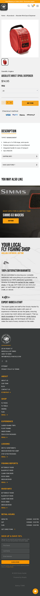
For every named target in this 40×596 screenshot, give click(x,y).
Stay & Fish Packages (8, 454)
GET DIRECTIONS (7, 529)
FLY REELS (4, 406)
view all (3, 437)
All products (10, 15)
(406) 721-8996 (6, 354)
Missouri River (6, 479)
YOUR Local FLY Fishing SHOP (15, 247)
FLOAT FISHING (6, 428)
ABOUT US (4, 380)
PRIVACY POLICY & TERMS (10, 369)
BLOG (3, 386)
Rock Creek (5, 476)
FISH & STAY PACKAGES (8, 434)
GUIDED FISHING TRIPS (8, 425)
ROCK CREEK (5, 502)
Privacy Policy (9, 567)
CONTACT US (5, 389)
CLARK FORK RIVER (7, 499)
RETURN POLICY (5, 392)
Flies (3, 412)
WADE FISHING (5, 431)
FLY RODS (4, 403)
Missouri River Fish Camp (10, 451)
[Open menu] (37, 6)
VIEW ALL (3, 457)
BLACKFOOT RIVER (7, 496)
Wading (4, 409)
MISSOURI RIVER (6, 505)
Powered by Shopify (20, 577)
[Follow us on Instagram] (6, 361)
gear (12, 319)
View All (3, 415)
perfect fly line (23, 282)
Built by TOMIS (20, 585)
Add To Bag (30, 103)
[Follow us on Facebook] (2, 361)
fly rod (11, 285)
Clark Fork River (7, 473)
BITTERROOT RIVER (7, 493)
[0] (32, 6)
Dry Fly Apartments (8, 448)
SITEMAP (4, 366)
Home (3, 15)
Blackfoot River (7, 470)
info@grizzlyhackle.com (11, 356)
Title (3, 86)
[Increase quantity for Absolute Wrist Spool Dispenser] (11, 102)
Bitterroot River (7, 467)
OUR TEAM (4, 383)
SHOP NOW (10, 221)
